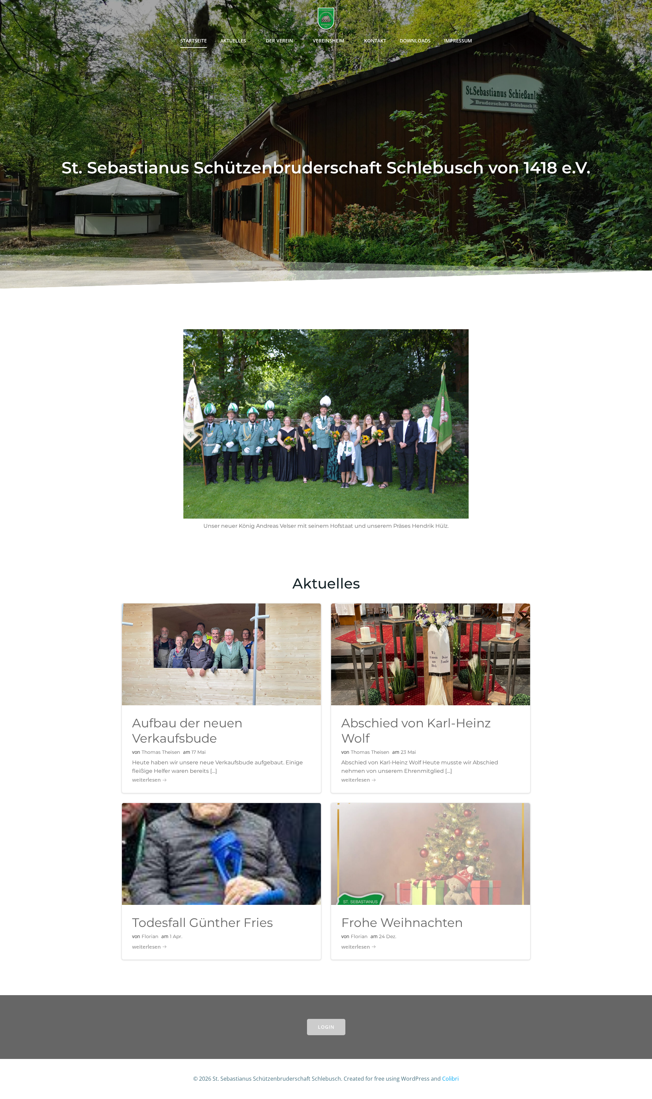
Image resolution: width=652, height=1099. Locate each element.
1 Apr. (176, 936)
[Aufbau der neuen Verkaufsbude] (221, 653)
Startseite (193, 40)
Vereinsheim (328, 40)
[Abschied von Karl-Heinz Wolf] (430, 653)
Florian (150, 936)
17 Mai (199, 752)
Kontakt (375, 40)
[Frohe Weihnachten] (430, 853)
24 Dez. (387, 936)
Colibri (450, 1078)
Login (326, 1027)
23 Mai (408, 752)
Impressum (458, 40)
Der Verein (279, 40)
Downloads (415, 40)
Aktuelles (233, 40)
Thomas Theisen (161, 752)
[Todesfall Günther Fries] (221, 853)
